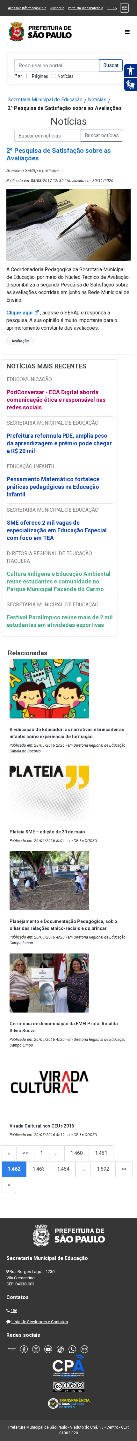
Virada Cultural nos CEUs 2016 (42, 1125)
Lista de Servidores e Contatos (39, 1321)
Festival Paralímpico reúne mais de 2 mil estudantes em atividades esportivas (60, 621)
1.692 (103, 1169)
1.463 (38, 1169)
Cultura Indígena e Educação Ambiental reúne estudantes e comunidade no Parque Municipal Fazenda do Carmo (59, 581)
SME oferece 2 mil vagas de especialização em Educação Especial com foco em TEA (57, 530)
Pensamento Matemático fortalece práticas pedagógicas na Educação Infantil (53, 487)
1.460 (76, 1153)
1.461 (101, 1153)
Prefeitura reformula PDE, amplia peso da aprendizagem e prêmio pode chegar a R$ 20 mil (59, 443)
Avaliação (20, 341)
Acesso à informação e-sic (27, 8)
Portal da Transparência (85, 8)
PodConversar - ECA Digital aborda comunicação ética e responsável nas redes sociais (56, 400)
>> (123, 1169)
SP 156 (112, 8)
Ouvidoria (57, 8)
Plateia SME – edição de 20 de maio (47, 831)
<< (25, 1153)
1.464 (63, 1169)
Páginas (40, 76)
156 (14, 1310)
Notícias (66, 76)
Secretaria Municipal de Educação (45, 100)
